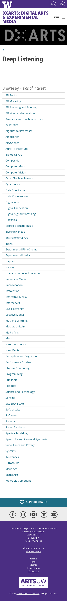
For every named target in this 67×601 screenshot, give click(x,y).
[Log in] (53, 4)
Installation (12, 291)
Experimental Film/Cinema (21, 249)
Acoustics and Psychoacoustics (24, 119)
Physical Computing (18, 368)
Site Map (33, 564)
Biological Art (14, 154)
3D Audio (11, 95)
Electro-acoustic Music (19, 226)
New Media (12, 350)
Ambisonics (12, 137)
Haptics (10, 261)
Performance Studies (18, 362)
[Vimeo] (44, 514)
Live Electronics (15, 309)
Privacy (33, 558)
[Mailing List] (54, 514)
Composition (13, 160)
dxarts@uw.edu (33, 551)
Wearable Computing (19, 480)
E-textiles (11, 220)
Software (11, 415)
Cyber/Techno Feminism (20, 178)
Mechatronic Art (15, 326)
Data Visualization (17, 196)
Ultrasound (12, 463)
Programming (14, 374)
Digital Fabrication (17, 208)
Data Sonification (16, 190)
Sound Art (12, 421)
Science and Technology (20, 392)
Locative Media (15, 314)
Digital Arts (12, 202)
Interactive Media (16, 297)
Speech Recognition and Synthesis (26, 439)
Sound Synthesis (16, 427)
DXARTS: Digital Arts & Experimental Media (25, 17)
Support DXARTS (36, 502)
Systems (11, 451)
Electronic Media (16, 231)
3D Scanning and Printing (21, 107)
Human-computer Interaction (23, 273)
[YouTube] (34, 514)
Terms (33, 561)
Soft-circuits (13, 409)
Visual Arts (12, 475)
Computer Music (16, 166)
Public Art (11, 380)
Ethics (9, 243)
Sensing (10, 398)
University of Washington (28, 593)
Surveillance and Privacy (20, 445)
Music (9, 338)
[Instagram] (24, 514)
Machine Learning (17, 320)
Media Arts (12, 332)
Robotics (11, 386)
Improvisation (14, 285)
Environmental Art (17, 237)
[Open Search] (62, 4)
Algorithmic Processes (19, 131)
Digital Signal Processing (21, 214)
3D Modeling (13, 101)
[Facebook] (13, 514)
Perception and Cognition (21, 356)
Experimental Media (18, 255)
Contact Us (33, 571)
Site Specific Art (15, 403)
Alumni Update (33, 568)
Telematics (12, 457)
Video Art (11, 469)
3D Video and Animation (20, 113)
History (10, 267)
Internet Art (13, 303)
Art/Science (12, 143)
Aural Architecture (17, 149)
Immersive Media (16, 279)
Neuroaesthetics (16, 344)
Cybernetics (13, 184)
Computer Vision (16, 172)
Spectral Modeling (17, 433)
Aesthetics (12, 125)
